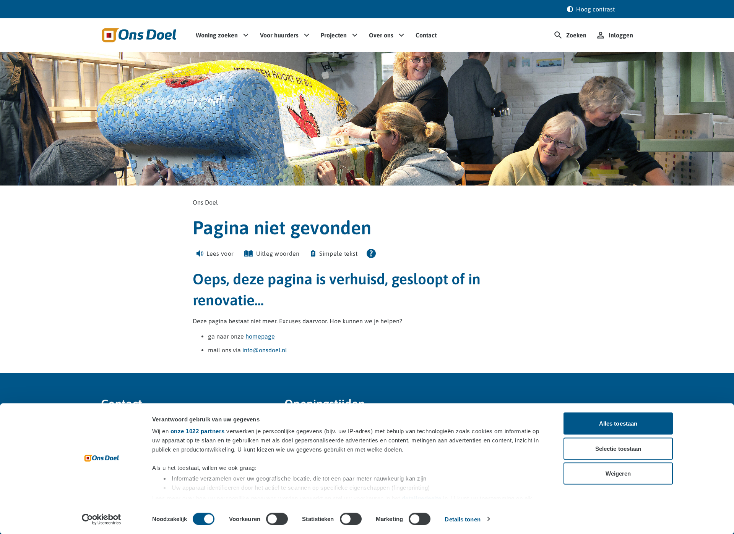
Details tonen (462, 519)
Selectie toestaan (618, 448)
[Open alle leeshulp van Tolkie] (371, 253)
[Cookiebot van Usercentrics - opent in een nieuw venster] (101, 519)
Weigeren (618, 473)
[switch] (277, 519)
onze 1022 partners (198, 431)
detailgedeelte (422, 498)
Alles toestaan (618, 423)
